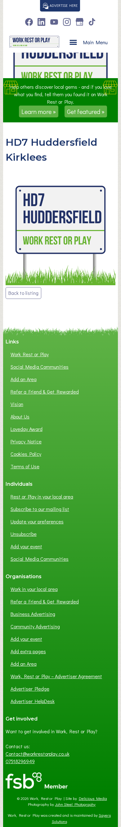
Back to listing (23, 293)
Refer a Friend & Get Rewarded (45, 391)
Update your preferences (37, 521)
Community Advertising (35, 626)
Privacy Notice (26, 441)
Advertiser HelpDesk (33, 701)
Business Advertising (33, 614)
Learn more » (38, 111)
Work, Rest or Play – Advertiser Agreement (56, 676)
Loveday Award (27, 429)
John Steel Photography (75, 804)
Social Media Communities (40, 366)
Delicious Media (93, 798)
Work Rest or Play (30, 354)
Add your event (26, 546)
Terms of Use (25, 466)
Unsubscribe (24, 534)
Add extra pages (28, 651)
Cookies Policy (26, 454)
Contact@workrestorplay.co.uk (37, 753)
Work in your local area (34, 589)
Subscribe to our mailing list (40, 509)
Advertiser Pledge (30, 688)
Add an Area (24, 379)
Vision (17, 404)
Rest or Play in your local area (42, 496)
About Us (20, 416)
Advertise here (63, 5)
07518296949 (20, 761)
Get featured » (86, 111)
